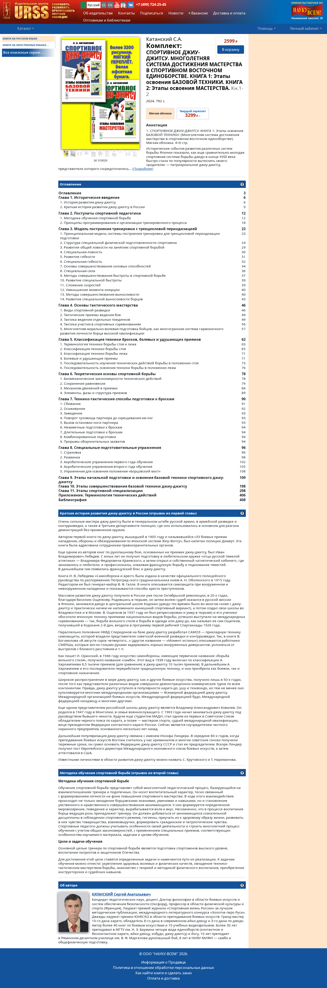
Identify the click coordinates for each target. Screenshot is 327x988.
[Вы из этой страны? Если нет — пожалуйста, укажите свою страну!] (83, 5)
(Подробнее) (142, 168)
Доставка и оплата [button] (229, 13)
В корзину (230, 49)
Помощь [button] (265, 28)
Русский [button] (94, 5)
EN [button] (110, 5)
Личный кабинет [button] (304, 28)
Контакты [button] (126, 13)
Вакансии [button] (199, 13)
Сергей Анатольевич (121, 894)
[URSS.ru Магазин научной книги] (39, 11)
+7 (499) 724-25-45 (151, 4)
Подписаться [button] (151, 13)
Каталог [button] (24, 28)
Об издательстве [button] (98, 13)
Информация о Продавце (163, 962)
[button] (117, 5)
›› (193, 114)
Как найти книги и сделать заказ (163, 972)
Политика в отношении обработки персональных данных (163, 967)
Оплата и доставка (163, 978)
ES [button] (104, 5)
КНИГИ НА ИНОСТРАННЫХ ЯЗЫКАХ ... (26, 45)
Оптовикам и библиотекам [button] (106, 20)
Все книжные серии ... (24, 52)
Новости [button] (175, 13)
